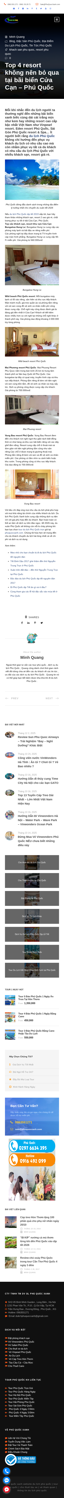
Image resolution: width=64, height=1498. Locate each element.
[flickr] (23, 8)
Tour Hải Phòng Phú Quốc (21, 1402)
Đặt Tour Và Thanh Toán (20, 1445)
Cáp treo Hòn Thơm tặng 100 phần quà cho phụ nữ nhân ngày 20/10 (39, 1221)
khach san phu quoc (21, 49)
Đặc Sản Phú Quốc (28, 41)
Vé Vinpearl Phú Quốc (19, 1352)
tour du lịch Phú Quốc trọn (31, 529)
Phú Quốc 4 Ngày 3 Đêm (21, 1412)
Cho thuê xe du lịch (17, 1348)
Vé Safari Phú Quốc (18, 1345)
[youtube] (45, 8)
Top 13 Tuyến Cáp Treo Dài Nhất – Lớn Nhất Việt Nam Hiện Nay (35, 799)
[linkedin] (27, 8)
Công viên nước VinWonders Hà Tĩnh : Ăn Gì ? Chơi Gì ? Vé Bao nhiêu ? (38, 762)
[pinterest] (32, 8)
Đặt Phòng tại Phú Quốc (32, 898)
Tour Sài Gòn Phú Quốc (20, 1405)
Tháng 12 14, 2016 (32, 1249)
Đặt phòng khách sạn (19, 1338)
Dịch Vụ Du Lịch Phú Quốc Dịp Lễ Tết (32, 934)
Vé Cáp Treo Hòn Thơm (20, 1359)
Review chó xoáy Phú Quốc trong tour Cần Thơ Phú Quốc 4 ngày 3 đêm (38, 1262)
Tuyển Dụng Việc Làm (19, 1441)
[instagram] (50, 8)
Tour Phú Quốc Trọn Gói (20, 1388)
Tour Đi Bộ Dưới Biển (32, 952)
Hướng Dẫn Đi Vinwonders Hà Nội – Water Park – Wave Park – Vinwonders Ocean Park (38, 820)
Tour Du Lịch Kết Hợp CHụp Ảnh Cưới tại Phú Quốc (32, 970)
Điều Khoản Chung (17, 1452)
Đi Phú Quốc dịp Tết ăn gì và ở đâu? (28, 587)
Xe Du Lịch (14, 1355)
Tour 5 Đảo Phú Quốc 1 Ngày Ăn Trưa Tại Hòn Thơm (35, 998)
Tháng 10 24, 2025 (27, 754)
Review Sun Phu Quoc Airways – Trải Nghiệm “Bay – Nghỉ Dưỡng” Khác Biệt (38, 741)
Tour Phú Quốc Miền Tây (21, 1398)
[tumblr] (36, 8)
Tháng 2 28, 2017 (32, 1269)
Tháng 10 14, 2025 (27, 832)
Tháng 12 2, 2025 (26, 733)
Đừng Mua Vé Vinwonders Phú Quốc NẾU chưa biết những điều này (38, 841)
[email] (14, 8)
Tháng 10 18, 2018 (32, 1229)
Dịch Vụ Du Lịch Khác (32, 916)
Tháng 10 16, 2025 (27, 774)
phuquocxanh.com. (14, 533)
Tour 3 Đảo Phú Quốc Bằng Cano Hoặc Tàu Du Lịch (36, 1032)
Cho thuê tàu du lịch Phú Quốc (32, 862)
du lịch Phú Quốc (42, 136)
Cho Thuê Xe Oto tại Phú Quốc (32, 880)
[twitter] (41, 8)
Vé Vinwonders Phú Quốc (21, 1341)
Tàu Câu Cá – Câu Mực (20, 1362)
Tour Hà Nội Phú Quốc (19, 1395)
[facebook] (18, 8)
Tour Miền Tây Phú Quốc (21, 1416)
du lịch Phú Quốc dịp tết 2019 (24, 214)
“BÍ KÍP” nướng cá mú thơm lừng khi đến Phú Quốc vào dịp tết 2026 (38, 1241)
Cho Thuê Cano (16, 1366)
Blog (12, 41)
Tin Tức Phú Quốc (40, 45)
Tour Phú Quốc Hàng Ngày (22, 1391)
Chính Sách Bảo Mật (18, 1448)
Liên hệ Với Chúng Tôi (19, 1438)
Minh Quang (17, 36)
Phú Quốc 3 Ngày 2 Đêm (21, 1409)
